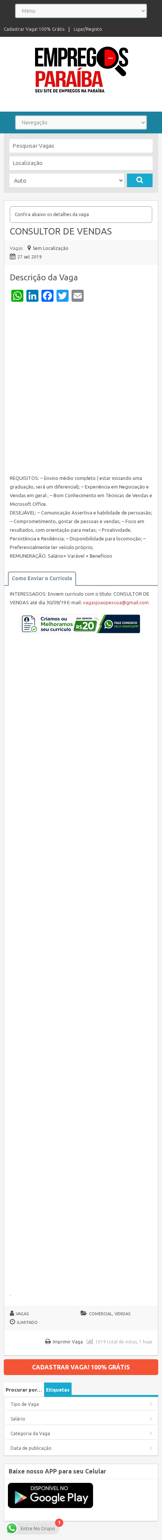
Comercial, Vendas (109, 1314)
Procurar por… (24, 1389)
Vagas (16, 248)
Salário (18, 1418)
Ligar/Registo (88, 29)
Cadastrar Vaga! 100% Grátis (34, 29)
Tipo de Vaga (25, 1404)
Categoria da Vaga (30, 1433)
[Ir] (140, 180)
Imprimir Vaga (68, 1341)
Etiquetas (58, 1389)
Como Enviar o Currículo (42, 578)
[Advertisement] (81, 390)
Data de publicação (31, 1448)
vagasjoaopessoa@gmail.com (116, 602)
